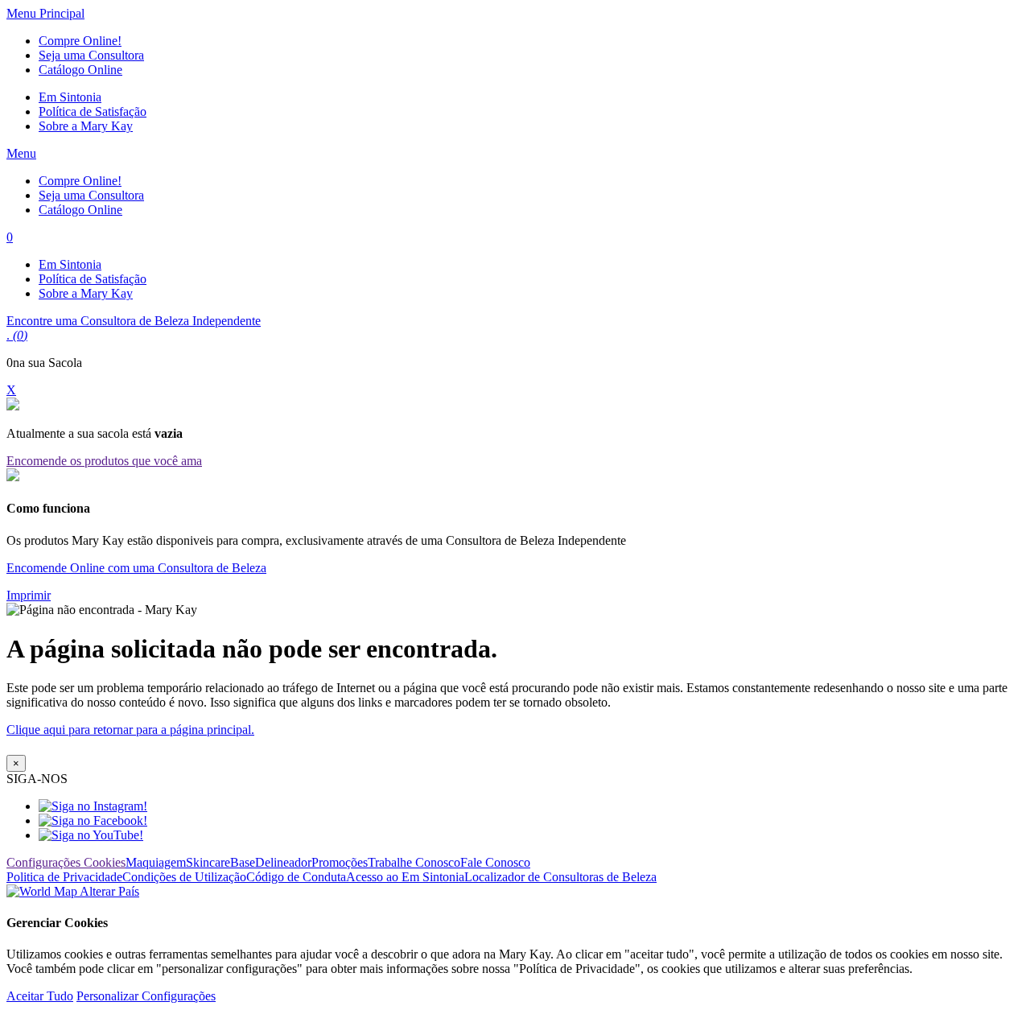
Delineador (283, 862)
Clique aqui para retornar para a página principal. (130, 729)
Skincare (208, 862)
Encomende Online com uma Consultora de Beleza (136, 568)
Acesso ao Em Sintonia (405, 877)
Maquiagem (156, 862)
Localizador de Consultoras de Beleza (560, 877)
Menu (21, 153)
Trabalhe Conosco (414, 862)
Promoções (339, 862)
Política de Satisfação (92, 111)
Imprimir (28, 595)
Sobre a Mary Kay (86, 126)
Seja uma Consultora (91, 55)
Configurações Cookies (66, 862)
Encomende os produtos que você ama (104, 461)
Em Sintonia (70, 97)
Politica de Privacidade (64, 877)
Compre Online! (80, 40)
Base (242, 862)
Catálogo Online (80, 69)
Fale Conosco (495, 862)
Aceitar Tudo (39, 996)
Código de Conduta (296, 877)
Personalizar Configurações (146, 996)
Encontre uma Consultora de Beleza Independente (133, 321)
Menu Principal (45, 13)
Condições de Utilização (184, 877)
